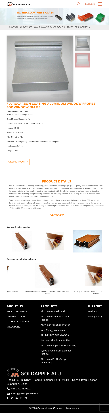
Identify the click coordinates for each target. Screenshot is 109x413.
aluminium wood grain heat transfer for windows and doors (47, 292)
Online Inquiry (18, 161)
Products (13, 27)
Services (92, 311)
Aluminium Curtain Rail (53, 311)
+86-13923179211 (21, 388)
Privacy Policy (94, 316)
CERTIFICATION (16, 316)
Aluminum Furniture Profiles (55, 325)
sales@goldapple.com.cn (24, 393)
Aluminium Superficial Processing (58, 345)
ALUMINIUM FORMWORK (55, 335)
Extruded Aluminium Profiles (55, 340)
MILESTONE (13, 326)
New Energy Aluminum (53, 330)
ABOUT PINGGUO (17, 311)
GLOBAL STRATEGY (18, 321)
